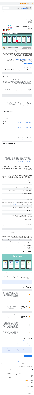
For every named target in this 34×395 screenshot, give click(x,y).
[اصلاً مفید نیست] (2, 11)
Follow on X (20, 373)
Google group (9, 373)
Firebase (31, 11)
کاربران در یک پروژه (27, 340)
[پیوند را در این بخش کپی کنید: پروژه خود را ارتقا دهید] (22, 245)
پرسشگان (10, 377)
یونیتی (18, 107)
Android (32, 382)
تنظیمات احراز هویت (7, 247)
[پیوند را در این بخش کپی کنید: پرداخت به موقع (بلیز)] (25, 234)
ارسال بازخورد (17, 361)
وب (24, 122)
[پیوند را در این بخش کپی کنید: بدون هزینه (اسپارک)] (25, 224)
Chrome (32, 383)
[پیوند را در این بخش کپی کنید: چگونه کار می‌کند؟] (22, 251)
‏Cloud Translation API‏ (24, 8)
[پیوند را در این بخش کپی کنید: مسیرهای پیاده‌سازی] (22, 286)
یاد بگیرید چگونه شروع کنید (28, 63)
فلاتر (17, 343)
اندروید (27, 92)
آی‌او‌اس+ (30, 343)
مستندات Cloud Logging (16, 204)
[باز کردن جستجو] (13, 0)
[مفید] (3, 11)
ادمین (30, 345)
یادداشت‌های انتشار (9, 374)
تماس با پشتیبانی (9, 370)
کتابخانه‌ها (32, 375)
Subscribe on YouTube (19, 374)
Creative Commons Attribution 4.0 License (13, 363)
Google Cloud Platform (30, 386)
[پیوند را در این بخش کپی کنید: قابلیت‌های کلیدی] (23, 67)
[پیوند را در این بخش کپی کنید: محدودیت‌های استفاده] (23, 219)
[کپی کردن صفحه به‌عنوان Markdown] (28, 29)
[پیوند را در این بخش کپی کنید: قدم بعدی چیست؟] (23, 338)
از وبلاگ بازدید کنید (20, 370)
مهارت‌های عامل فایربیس (13, 350)
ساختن (18, 11)
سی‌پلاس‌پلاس (21, 107)
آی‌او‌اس (30, 92)
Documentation (30, 3)
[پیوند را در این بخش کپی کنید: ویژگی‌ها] (28, 182)
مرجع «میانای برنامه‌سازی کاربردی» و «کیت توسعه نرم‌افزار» (28, 372)
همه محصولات (31, 387)
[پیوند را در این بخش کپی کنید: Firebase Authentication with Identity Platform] (3, 166)
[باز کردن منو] (32, 1)
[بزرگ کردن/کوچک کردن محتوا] (28, 13)
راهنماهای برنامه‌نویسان (30, 370)
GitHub (32, 376)
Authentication (23, 3)
